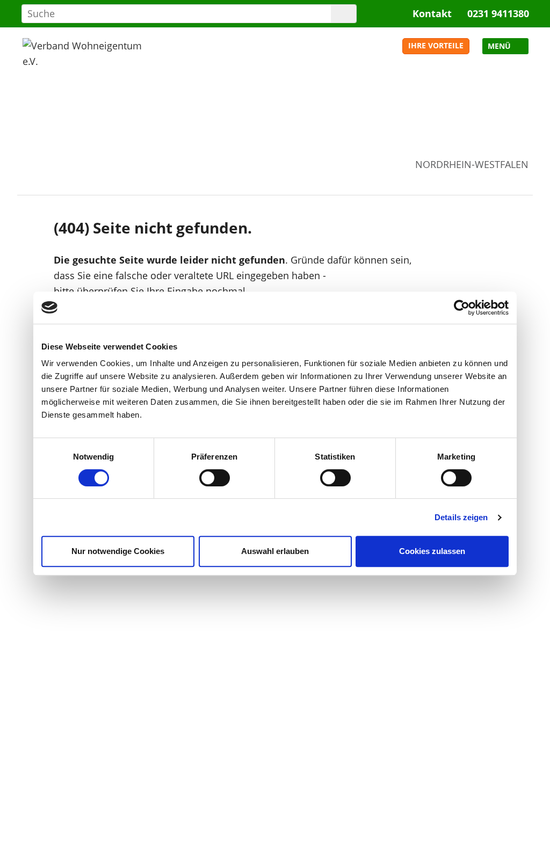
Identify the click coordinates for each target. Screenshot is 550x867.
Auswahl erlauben (275, 551)
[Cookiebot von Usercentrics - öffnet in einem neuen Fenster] (462, 308)
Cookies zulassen (432, 551)
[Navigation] (505, 46)
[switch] (214, 477)
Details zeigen (461, 517)
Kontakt (432, 13)
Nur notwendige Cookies (117, 551)
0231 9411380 (498, 13)
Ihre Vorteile (436, 45)
